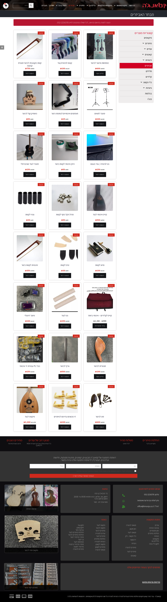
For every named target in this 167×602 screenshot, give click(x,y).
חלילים (149, 71)
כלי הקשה (147, 82)
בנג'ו (150, 99)
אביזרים (72, 5)
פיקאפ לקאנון (100, 544)
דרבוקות (133, 539)
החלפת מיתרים (153, 533)
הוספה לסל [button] (65, 73)
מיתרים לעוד (131, 551)
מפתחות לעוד (79, 542)
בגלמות (148, 93)
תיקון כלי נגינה (154, 543)
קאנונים (148, 54)
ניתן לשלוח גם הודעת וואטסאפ (148, 500)
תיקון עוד (81, 525)
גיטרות (149, 87)
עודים (149, 48)
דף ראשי (132, 5)
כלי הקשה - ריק (130, 536)
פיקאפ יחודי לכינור (31, 550)
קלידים (149, 76)
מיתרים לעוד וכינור (31, 587)
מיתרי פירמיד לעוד (77, 537)
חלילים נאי (155, 541)
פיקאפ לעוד (101, 525)
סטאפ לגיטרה (131, 525)
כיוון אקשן (133, 528)
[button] (2, 47)
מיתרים (81, 5)
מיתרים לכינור (100, 530)
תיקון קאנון (80, 527)
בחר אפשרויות (100, 326)
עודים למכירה (100, 533)
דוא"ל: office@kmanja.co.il (148, 506)
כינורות (148, 60)
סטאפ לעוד (132, 532)
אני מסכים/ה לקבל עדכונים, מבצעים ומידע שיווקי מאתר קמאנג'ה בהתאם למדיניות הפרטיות (105, 471)
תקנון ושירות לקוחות (105, 5)
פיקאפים (148, 37)
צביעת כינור (80, 530)
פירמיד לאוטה (79, 546)
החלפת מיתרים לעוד (76, 532)
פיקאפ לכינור (100, 528)
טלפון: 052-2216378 (151, 494)
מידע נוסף (99, 73)
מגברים (44, 5)
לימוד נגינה (62, 5)
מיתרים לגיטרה (130, 547)
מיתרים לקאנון (100, 547)
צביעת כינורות (31, 508)
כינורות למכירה (100, 541)
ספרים (51, 5)
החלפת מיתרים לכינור (76, 534)
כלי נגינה (92, 5)
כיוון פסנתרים (154, 530)
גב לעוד (81, 539)
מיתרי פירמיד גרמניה (76, 544)
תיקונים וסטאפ (122, 5)
